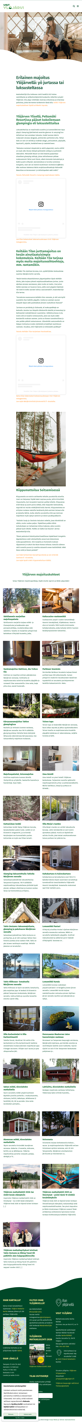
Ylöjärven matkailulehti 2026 (40, 1366)
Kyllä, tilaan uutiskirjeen (40, 1399)
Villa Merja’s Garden (51, 824)
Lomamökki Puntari (51, 926)
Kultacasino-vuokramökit (54, 616)
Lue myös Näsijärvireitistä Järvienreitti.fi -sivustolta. (36, 401)
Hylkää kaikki (28, 1414)
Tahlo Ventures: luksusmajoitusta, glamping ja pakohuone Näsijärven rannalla (20, 929)
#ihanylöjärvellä (35, 1312)
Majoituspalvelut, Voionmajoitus (18, 774)
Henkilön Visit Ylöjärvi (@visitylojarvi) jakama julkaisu (41, 234)
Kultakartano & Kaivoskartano (56, 874)
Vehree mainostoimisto (67, 1420)
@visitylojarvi (45, 1317)
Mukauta (10, 1414)
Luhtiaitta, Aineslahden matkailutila (59, 1087)
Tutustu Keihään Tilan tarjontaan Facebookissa (33, 331)
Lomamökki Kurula (51, 981)
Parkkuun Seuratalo (51, 669)
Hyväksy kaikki (20, 1417)
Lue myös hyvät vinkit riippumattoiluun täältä (33, 560)
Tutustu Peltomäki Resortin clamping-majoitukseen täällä (37, 175)
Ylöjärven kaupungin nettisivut (67, 1383)
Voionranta (47, 1139)
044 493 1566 (64, 1346)
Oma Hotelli (47, 774)
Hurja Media (53, 1420)
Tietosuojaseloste (62, 1386)
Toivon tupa (47, 721)
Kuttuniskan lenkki (12, 824)
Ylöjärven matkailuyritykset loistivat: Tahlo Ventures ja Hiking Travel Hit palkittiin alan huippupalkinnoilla (21, 1253)
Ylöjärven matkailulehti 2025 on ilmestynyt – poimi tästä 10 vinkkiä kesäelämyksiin (58, 1195)
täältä (19, 1351)
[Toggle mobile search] (74, 6)
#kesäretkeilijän (46, 1325)
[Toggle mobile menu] (78, 6)
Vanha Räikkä (66, 1335)
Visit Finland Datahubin (67, 1359)
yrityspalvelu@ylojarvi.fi (65, 1379)
